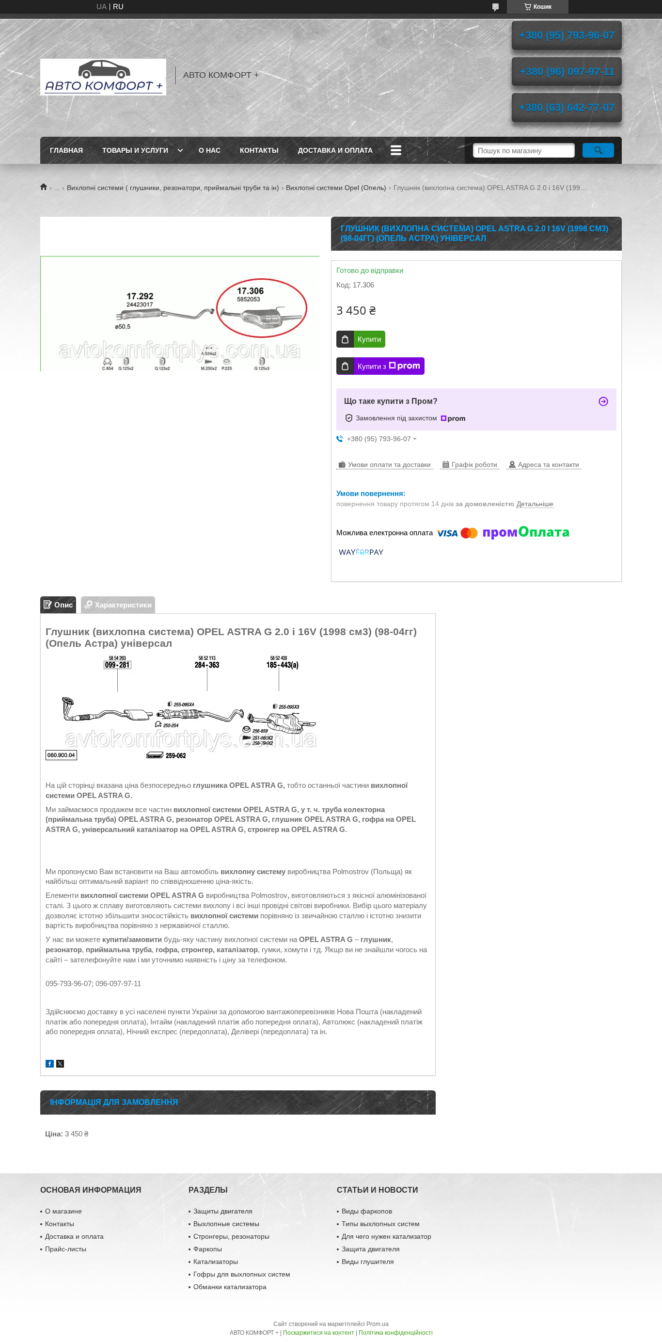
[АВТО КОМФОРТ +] (103, 75)
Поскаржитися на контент (318, 1332)
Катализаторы (215, 1261)
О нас (210, 150)
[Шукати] (598, 150)
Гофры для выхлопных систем (241, 1274)
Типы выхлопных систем (381, 1224)
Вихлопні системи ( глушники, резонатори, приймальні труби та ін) (173, 188)
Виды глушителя (368, 1261)
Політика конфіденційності (396, 1332)
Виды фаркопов (367, 1211)
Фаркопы (207, 1249)
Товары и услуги (135, 150)
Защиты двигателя (222, 1211)
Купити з (372, 366)
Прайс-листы (65, 1249)
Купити (369, 339)
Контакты (259, 150)
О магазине (63, 1211)
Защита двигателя (371, 1249)
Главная (66, 150)
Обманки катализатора (230, 1287)
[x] (60, 1065)
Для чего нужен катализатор (386, 1236)
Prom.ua (377, 1324)
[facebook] (50, 1065)
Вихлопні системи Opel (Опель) (336, 188)
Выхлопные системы (226, 1224)
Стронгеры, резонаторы (231, 1236)
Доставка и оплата (335, 150)
